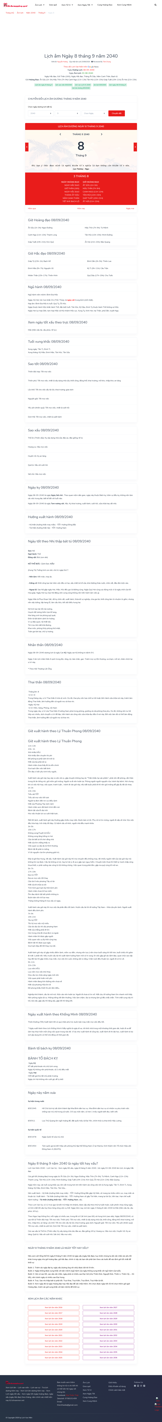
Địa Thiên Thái (72, 1395)
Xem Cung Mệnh (124, 5)
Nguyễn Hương (62, 62)
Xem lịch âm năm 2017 (53, 1313)
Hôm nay (81, 208)
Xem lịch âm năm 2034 (108, 1346)
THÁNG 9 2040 (81, 134)
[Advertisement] (77, 32)
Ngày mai (130, 208)
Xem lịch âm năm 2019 (53, 1324)
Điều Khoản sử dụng (117, 1386)
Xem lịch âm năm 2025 (53, 1358)
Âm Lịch (38, 5)
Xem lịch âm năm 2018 (53, 1319)
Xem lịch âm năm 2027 (108, 1307)
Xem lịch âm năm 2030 (108, 1324)
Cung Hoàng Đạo (104, 5)
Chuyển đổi (116, 113)
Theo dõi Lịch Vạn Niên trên (76, 66)
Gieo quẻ (53, 5)
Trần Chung (107, 62)
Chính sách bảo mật (117, 1390)
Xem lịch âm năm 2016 (53, 1307)
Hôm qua (32, 208)
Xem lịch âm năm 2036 (108, 1358)
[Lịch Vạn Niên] (15, 5)
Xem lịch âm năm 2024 (53, 1352)
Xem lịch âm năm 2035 (108, 1352)
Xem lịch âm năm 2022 (53, 1341)
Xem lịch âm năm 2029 (108, 1319)
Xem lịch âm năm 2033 (108, 1341)
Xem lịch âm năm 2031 (108, 1330)
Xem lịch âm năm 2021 (53, 1335)
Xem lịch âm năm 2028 (108, 1313)
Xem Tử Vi (66, 5)
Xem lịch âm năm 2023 (53, 1346)
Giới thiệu (113, 1382)
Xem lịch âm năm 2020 (53, 1330)
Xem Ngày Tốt (84, 5)
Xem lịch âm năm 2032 (108, 1335)
